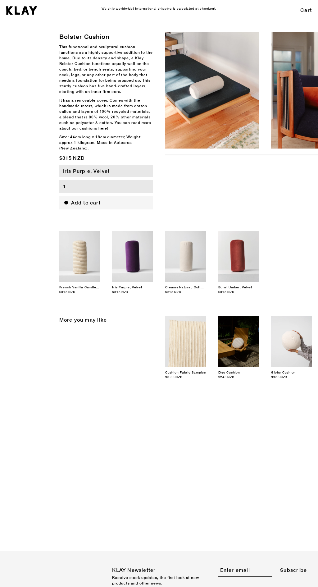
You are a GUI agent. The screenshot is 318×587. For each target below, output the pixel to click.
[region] (241, 90)
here (102, 128)
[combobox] (106, 171)
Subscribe (293, 570)
